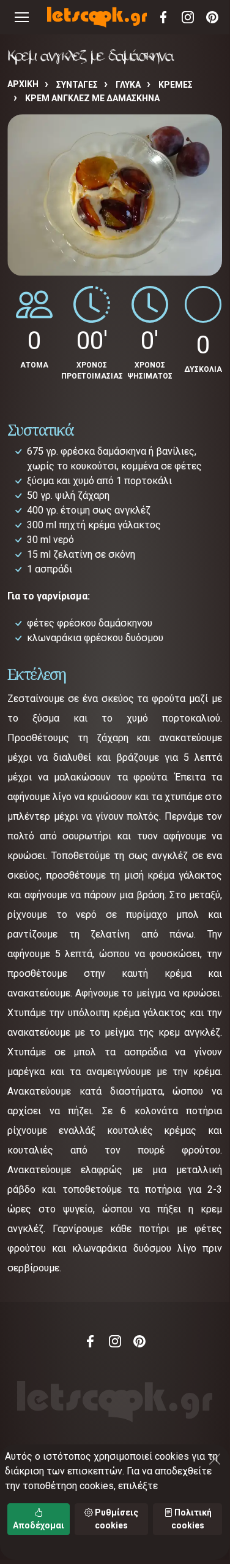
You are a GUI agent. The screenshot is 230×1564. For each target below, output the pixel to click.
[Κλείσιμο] (214, 1459)
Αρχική (23, 84)
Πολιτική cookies (191, 1519)
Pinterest (212, 17)
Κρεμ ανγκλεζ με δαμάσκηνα (92, 98)
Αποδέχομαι (38, 1525)
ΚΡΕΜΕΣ (175, 85)
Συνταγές (77, 85)
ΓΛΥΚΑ (128, 85)
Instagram (188, 17)
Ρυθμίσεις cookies (115, 1519)
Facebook (163, 17)
